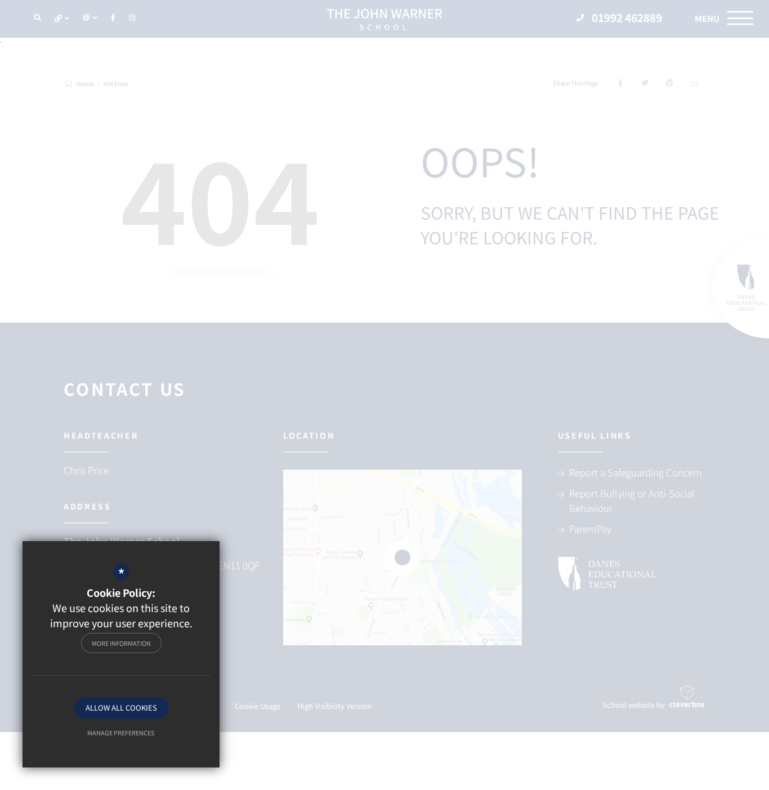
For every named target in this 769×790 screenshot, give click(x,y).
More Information (121, 643)
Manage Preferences (121, 732)
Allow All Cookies (121, 707)
